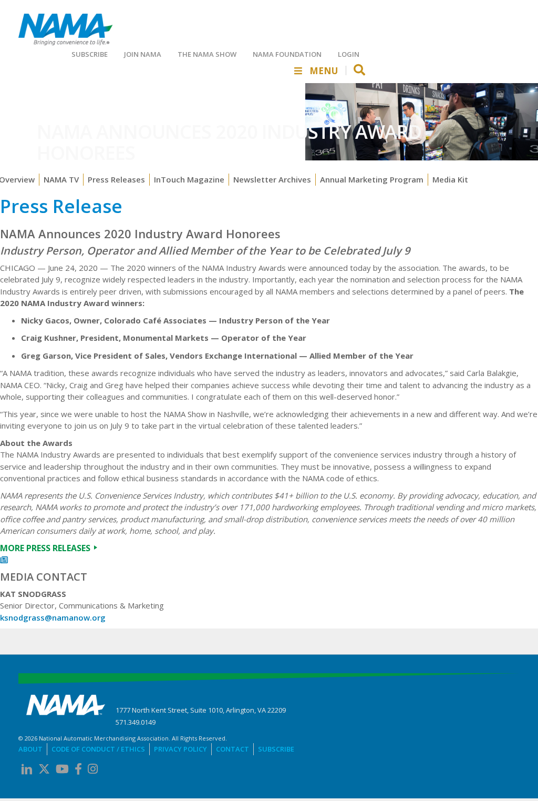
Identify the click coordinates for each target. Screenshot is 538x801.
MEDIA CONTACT (43, 577)
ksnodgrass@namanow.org (53, 617)
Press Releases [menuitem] (116, 179)
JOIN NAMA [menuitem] (142, 54)
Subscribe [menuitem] (276, 749)
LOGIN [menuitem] (348, 54)
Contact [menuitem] (232, 749)
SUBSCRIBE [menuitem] (89, 54)
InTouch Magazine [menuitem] (189, 179)
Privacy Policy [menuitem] (180, 749)
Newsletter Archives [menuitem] (272, 179)
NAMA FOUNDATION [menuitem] (287, 54)
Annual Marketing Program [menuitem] (371, 179)
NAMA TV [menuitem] (61, 179)
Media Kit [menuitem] (450, 179)
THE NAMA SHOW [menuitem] (207, 54)
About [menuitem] (30, 749)
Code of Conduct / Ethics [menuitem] (98, 749)
